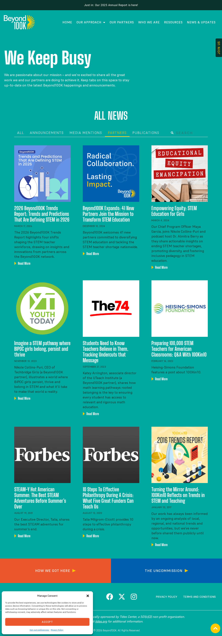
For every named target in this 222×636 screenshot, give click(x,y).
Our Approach (88, 22)
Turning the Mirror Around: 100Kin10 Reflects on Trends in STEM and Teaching (178, 495)
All (20, 132)
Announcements (47, 132)
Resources (173, 22)
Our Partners (122, 22)
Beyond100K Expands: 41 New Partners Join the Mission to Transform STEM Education (108, 214)
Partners (117, 132)
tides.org (101, 621)
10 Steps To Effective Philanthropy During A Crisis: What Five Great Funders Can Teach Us (108, 498)
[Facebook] (109, 596)
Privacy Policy (57, 630)
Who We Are (149, 22)
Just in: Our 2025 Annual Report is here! (111, 5)
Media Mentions (86, 132)
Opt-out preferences (39, 630)
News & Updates (201, 22)
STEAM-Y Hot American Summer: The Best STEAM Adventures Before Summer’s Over (40, 498)
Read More (23, 263)
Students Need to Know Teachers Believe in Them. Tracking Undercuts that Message (105, 351)
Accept (47, 622)
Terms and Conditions (199, 596)
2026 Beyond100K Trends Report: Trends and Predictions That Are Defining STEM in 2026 (41, 214)
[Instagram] (133, 596)
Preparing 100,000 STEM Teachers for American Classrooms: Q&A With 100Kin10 (179, 349)
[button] (87, 596)
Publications (146, 132)
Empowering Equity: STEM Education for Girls (174, 211)
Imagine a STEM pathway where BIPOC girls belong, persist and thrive (42, 349)
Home (67, 22)
